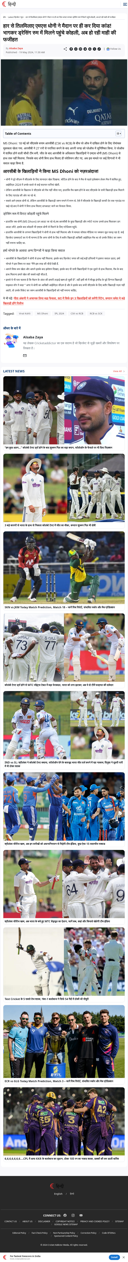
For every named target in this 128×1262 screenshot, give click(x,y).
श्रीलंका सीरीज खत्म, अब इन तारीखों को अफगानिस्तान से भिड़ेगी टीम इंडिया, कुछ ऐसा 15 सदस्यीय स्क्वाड (55, 844)
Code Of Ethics (109, 1232)
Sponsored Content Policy (66, 1235)
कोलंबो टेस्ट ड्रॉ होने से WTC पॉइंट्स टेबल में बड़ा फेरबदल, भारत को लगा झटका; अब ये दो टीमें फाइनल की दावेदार (59, 685)
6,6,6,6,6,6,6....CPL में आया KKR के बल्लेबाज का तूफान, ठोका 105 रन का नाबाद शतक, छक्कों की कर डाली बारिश (62, 1158)
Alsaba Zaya (16, 48)
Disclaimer (44, 1221)
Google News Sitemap (66, 1224)
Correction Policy (88, 1232)
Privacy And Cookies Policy (95, 1221)
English (58, 1193)
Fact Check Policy (40, 1232)
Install (114, 1257)
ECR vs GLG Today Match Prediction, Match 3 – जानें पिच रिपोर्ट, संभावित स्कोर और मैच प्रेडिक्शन (59, 1081)
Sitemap (119, 1221)
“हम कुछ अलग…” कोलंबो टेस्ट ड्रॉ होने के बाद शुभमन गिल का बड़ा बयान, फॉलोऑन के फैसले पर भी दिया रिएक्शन (58, 447)
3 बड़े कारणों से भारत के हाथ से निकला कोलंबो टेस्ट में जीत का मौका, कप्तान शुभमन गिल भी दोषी (50, 525)
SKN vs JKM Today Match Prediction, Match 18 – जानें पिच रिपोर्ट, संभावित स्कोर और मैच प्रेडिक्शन (60, 607)
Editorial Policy (19, 1232)
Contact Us (10, 1221)
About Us (27, 1221)
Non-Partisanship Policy (64, 1232)
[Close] (123, 1257)
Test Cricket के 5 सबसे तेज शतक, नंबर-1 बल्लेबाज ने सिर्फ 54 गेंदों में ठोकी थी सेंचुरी (47, 999)
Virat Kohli (24, 313)
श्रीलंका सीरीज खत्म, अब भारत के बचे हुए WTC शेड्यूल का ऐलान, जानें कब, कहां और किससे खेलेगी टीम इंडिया (57, 921)
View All (117, 371)
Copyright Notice (65, 1221)
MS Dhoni (42, 313)
